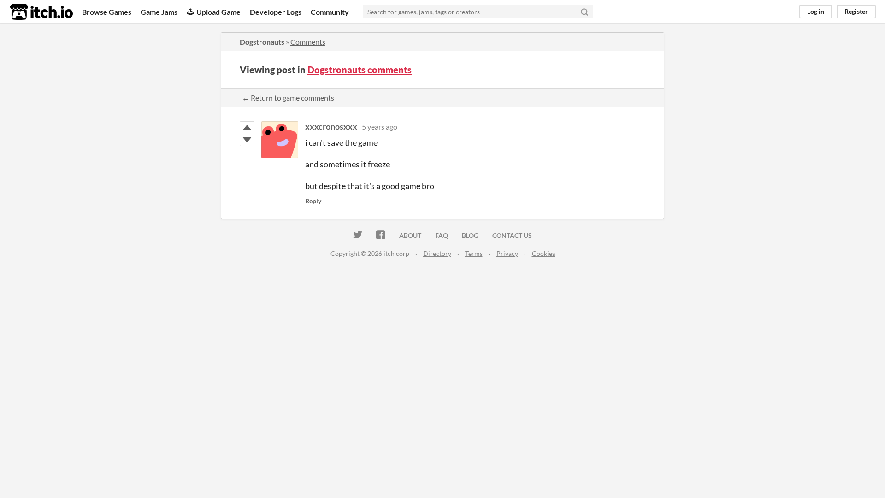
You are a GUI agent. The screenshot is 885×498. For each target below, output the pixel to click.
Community (330, 11)
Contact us (512, 235)
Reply (313, 201)
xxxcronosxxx (331, 126)
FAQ (441, 235)
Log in (815, 11)
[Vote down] (247, 140)
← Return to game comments (288, 97)
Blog (470, 235)
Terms (474, 253)
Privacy (507, 253)
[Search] (584, 11)
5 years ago (379, 126)
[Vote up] (247, 128)
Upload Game (218, 11)
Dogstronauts (262, 41)
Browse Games (106, 11)
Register (856, 11)
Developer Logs (275, 11)
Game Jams (159, 11)
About (410, 235)
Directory (437, 253)
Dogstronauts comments (359, 69)
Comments (307, 41)
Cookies (543, 253)
